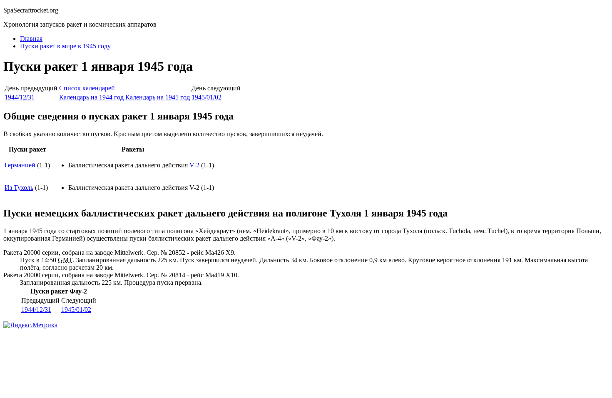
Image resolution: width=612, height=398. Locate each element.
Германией (20, 165)
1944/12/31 (20, 97)
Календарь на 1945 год (157, 97)
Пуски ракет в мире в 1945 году (65, 46)
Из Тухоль (19, 187)
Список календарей (87, 88)
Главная (31, 38)
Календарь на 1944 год (91, 97)
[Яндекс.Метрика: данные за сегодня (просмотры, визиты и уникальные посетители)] (30, 325)
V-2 (194, 165)
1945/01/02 (206, 97)
